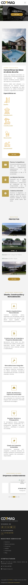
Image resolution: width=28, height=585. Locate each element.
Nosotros (7, 542)
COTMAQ (10, 580)
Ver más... (14, 14)
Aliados (7, 548)
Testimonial (8, 550)
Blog (6, 553)
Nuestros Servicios (10, 544)
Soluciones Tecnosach (14, 582)
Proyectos (7, 546)
